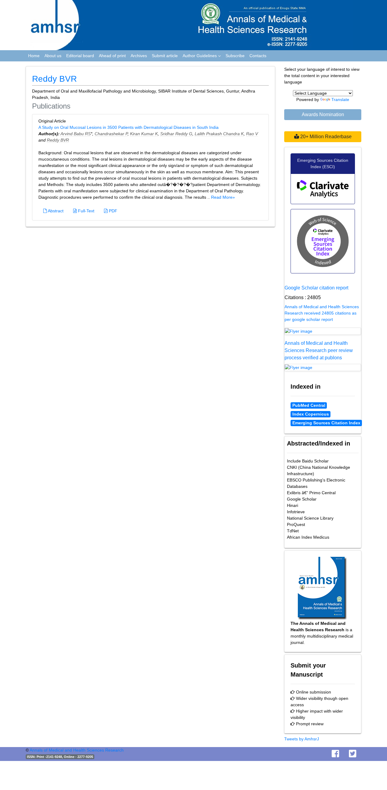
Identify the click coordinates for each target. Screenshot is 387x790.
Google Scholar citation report (316, 287)
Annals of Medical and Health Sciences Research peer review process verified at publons (319, 350)
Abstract (55, 210)
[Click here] (323, 331)
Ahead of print (112, 55)
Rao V (252, 133)
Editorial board (80, 55)
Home (34, 55)
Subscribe (235, 55)
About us (52, 55)
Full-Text (85, 210)
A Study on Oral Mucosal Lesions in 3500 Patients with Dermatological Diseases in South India (128, 127)
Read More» (223, 197)
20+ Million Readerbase (325, 136)
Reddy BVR (58, 140)
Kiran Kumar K (144, 133)
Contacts (257, 55)
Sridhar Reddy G (176, 133)
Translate (340, 99)
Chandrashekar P (111, 133)
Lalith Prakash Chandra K (219, 133)
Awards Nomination (323, 114)
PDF (112, 210)
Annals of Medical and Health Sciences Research (77, 750)
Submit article (165, 55)
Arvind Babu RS (75, 133)
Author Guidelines (200, 55)
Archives (139, 55)
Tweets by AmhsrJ (301, 738)
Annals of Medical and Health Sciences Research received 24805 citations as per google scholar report (322, 313)
